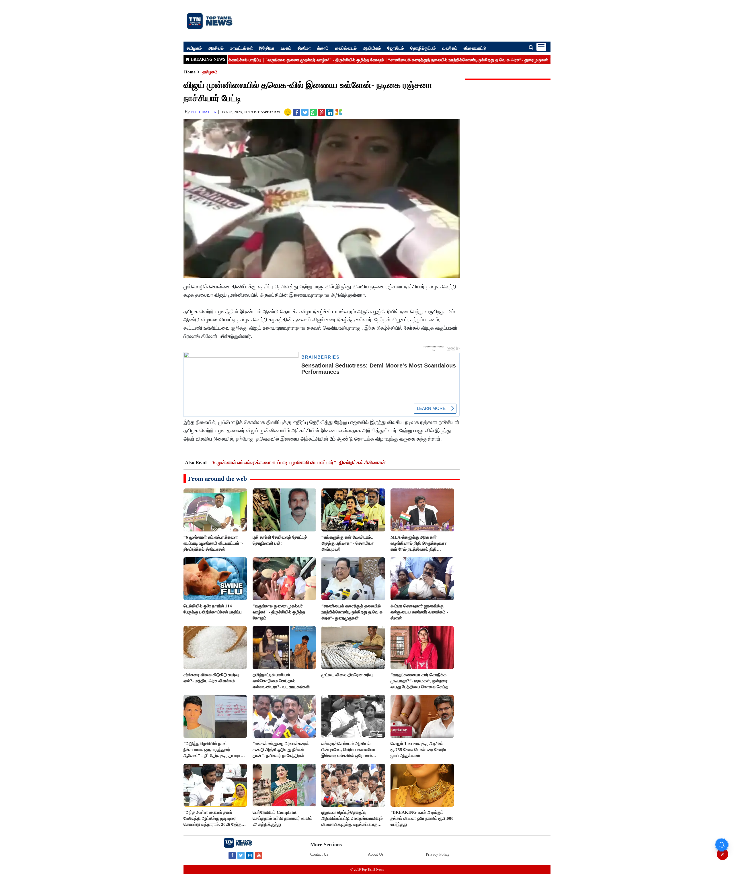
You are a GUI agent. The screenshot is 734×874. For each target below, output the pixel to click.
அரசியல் (216, 48)
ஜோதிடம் (395, 48)
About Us (375, 854)
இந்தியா (266, 48)
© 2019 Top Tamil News (367, 869)
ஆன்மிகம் (372, 48)
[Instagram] (249, 855)
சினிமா (304, 48)
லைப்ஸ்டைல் (346, 48)
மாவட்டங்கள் (241, 48)
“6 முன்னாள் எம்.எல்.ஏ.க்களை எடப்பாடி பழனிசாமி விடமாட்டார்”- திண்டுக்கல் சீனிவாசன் (298, 462)
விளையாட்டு (475, 48)
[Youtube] (258, 855)
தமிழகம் (194, 48)
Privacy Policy (438, 854)
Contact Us (319, 854)
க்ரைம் (323, 48)
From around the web (217, 478)
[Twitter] (241, 855)
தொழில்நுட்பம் (423, 48)
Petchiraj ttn (203, 112)
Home (190, 72)
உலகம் (286, 48)
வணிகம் (449, 48)
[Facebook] (232, 855)
